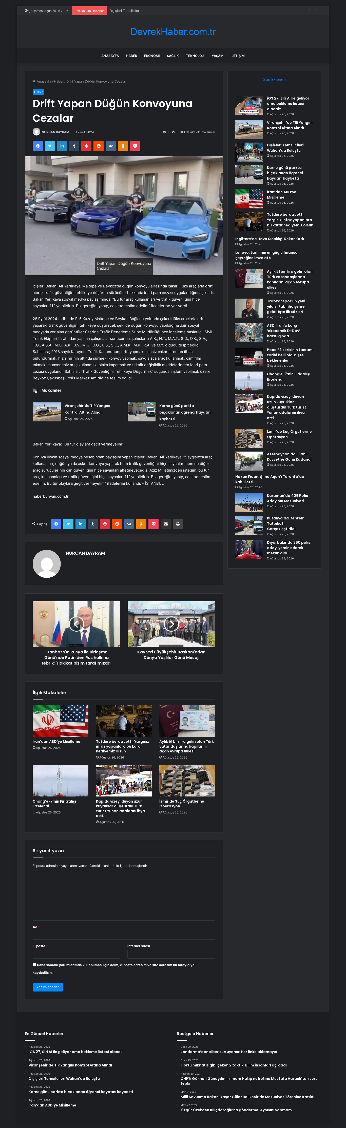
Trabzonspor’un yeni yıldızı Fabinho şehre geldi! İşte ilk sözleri (286, 306)
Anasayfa (110, 56)
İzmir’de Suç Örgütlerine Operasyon (181, 804)
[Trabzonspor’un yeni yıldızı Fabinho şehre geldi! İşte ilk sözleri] (249, 308)
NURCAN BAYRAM (55, 132)
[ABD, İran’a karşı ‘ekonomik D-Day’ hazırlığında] (249, 332)
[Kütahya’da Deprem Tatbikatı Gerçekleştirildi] (249, 525)
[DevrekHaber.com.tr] (173, 32)
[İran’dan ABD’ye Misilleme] (60, 720)
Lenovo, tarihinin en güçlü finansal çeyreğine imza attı (267, 255)
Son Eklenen (274, 79)
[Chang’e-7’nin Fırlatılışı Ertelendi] (60, 780)
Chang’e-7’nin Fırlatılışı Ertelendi (54, 804)
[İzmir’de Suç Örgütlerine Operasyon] (187, 780)
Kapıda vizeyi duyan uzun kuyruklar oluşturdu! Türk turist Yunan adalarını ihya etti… (120, 808)
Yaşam (217, 56)
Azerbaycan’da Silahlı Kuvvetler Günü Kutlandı (289, 457)
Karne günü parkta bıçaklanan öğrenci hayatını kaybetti (185, 412)
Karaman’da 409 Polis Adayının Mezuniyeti (287, 498)
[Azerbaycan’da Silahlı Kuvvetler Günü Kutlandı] (249, 461)
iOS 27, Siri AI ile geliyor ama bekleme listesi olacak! (288, 103)
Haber (131, 56)
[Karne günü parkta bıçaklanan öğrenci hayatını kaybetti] (142, 411)
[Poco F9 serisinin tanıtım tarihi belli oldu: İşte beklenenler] (249, 356)
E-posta (40, 946)
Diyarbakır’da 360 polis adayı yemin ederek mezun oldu (288, 548)
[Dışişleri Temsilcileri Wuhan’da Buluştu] (249, 152)
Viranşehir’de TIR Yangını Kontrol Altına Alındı (290, 125)
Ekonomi (152, 56)
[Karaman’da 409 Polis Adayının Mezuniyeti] (249, 502)
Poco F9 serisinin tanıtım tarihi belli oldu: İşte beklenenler (290, 355)
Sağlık (173, 56)
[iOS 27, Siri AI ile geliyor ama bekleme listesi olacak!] (249, 105)
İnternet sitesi (138, 946)
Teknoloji (195, 56)
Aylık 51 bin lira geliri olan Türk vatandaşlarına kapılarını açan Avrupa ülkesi (186, 746)
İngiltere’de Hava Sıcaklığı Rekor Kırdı (269, 238)
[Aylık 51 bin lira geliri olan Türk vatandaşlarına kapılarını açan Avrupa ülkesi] (187, 720)
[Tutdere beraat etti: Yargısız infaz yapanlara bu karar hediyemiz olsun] (124, 720)
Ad (36, 927)
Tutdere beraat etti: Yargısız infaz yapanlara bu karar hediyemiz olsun (122, 746)
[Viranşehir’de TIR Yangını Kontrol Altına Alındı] (47, 411)
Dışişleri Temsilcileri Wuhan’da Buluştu (139, 11)
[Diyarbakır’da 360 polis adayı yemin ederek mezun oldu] (249, 549)
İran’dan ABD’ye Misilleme (56, 741)
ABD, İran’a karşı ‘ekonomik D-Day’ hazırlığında (283, 331)
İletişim (237, 56)
